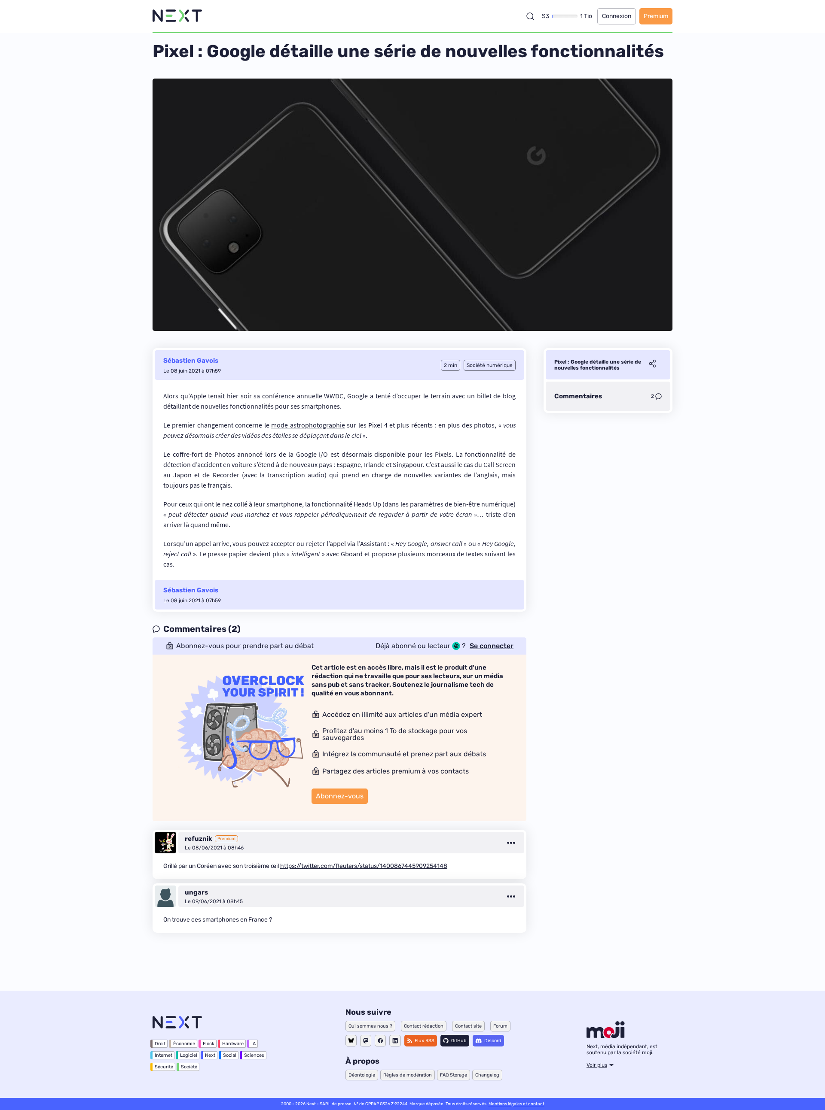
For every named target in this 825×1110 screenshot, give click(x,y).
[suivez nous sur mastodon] (365, 1040)
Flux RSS (424, 1040)
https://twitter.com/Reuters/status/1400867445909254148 (363, 866)
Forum (500, 1026)
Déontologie (361, 1075)
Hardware (233, 1043)
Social (229, 1055)
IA (253, 1043)
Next (210, 1055)
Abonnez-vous (340, 796)
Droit (160, 1043)
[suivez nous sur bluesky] (351, 1040)
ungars (196, 892)
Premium (656, 16)
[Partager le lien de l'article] (652, 365)
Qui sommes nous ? (370, 1026)
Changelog (487, 1075)
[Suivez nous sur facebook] (380, 1040)
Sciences (254, 1055)
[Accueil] (177, 16)
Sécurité (164, 1067)
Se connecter (491, 646)
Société (189, 1067)
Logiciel (188, 1055)
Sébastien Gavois (190, 360)
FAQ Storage (453, 1075)
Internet (163, 1055)
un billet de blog (491, 395)
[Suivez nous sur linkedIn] (395, 1040)
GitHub (459, 1040)
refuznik (198, 839)
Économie (184, 1043)
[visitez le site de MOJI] (606, 1035)
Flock (208, 1043)
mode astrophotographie (308, 425)
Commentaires (578, 396)
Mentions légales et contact (516, 1104)
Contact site (468, 1026)
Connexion (616, 16)
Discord (492, 1040)
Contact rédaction (423, 1026)
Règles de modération (407, 1075)
